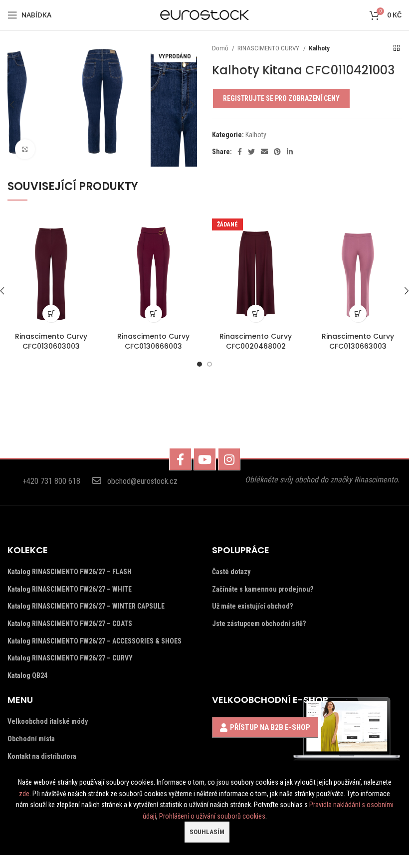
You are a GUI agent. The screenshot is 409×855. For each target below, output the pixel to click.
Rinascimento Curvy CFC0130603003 (51, 341)
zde (24, 794)
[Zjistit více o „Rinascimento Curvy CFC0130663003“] (358, 313)
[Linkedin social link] (290, 151)
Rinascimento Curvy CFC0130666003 (153, 341)
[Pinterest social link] (277, 151)
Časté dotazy (231, 572)
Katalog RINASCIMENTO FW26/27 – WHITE (69, 589)
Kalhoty (319, 48)
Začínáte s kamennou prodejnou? (262, 589)
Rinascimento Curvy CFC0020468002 (255, 341)
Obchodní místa (31, 739)
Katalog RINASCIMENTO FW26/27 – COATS (69, 624)
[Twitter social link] (251, 151)
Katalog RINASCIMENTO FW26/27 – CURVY (70, 658)
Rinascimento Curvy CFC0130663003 (358, 341)
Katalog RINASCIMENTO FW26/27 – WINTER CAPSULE (86, 606)
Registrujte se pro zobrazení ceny (281, 98)
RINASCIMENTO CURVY (269, 48)
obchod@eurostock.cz (142, 481)
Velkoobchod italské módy (47, 721)
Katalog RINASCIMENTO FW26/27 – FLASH (69, 572)
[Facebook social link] (239, 151)
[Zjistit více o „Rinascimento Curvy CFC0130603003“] (51, 313)
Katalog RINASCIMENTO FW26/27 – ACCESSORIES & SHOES (94, 641)
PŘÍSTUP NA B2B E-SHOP (270, 727)
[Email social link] (264, 151)
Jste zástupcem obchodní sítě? (259, 624)
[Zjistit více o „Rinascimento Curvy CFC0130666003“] (153, 313)
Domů (220, 48)
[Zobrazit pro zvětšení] (25, 149)
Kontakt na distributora (41, 756)
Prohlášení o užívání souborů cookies (212, 816)
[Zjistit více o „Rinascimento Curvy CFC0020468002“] (255, 313)
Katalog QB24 (27, 675)
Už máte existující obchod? (252, 606)
